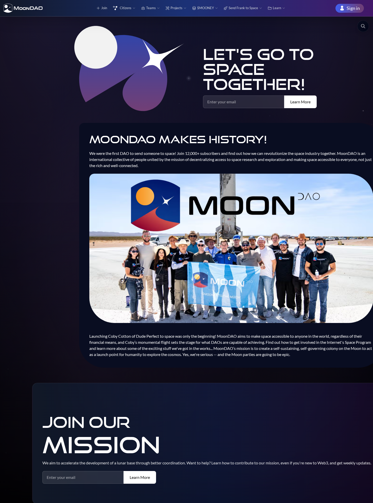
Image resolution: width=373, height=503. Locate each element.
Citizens (125, 8)
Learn (277, 8)
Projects (176, 8)
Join (104, 8)
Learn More (300, 101)
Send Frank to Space (243, 8)
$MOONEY (205, 8)
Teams (151, 8)
